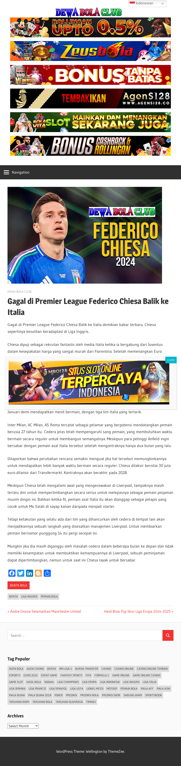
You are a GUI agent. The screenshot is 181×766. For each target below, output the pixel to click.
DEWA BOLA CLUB (19, 292)
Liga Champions (68, 682)
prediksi (71, 695)
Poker (59, 695)
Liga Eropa (89, 682)
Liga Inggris (29, 596)
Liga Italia (149, 682)
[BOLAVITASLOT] (90, 130)
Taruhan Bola (42, 701)
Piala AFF (147, 688)
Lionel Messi (95, 688)
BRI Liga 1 (65, 668)
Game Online (121, 675)
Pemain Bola (49, 596)
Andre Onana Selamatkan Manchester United (45, 611)
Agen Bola (16, 668)
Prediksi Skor (111, 695)
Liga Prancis (37, 688)
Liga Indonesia (110, 682)
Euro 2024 (31, 675)
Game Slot (16, 682)
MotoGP (112, 688)
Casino (106, 668)
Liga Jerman (17, 688)
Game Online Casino (146, 675)
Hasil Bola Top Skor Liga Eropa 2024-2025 (137, 611)
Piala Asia (163, 688)
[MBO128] (90, 154)
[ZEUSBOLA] (90, 59)
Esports (14, 675)
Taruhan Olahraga (69, 701)
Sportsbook (153, 695)
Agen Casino (35, 668)
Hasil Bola (33, 682)
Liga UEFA (76, 688)
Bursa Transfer (86, 668)
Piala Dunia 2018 (39, 695)
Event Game (49, 675)
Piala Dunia (17, 695)
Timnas (91, 701)
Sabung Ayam (133, 695)
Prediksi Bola (89, 695)
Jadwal (49, 682)
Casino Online (124, 668)
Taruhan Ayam (19, 701)
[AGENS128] (90, 107)
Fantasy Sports (71, 675)
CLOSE (171, 360)
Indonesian (144, 3)
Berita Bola (18, 585)
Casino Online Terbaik (152, 668)
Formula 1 (101, 675)
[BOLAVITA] (90, 36)
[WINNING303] (90, 83)
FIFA (88, 675)
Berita (13, 596)
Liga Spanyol (58, 688)
